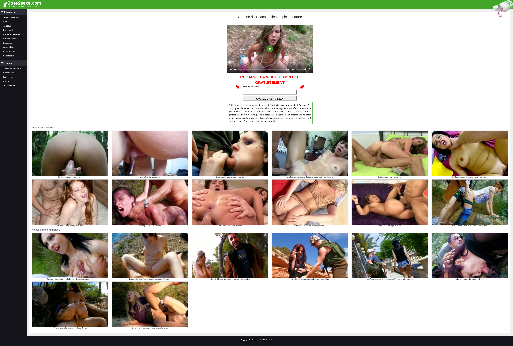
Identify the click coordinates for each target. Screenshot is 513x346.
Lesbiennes (8, 77)
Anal (5, 22)
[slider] (259, 69)
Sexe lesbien (8, 56)
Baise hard (8, 30)
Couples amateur (10, 39)
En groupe (7, 43)
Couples (6, 81)
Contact (269, 340)
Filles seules (8, 73)
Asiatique (7, 26)
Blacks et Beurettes (11, 34)
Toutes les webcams (12, 68)
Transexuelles (9, 85)
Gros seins (8, 47)
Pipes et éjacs (9, 51)
